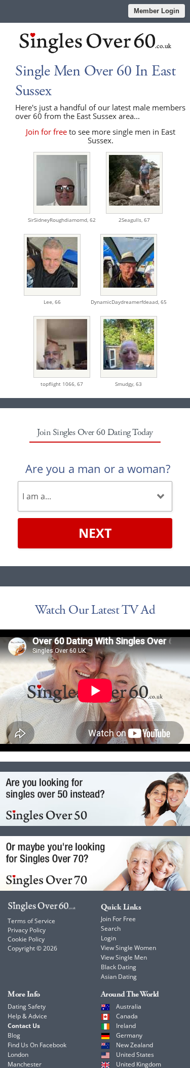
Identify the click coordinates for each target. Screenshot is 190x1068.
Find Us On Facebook (37, 1045)
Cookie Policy (26, 939)
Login (108, 938)
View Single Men (124, 957)
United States (135, 1054)
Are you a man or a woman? (97, 468)
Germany (129, 1035)
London (18, 1054)
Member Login (156, 11)
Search (111, 928)
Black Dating (118, 967)
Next (95, 532)
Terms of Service (31, 921)
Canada (127, 1016)
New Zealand (134, 1045)
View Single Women (128, 947)
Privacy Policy (27, 930)
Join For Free (118, 919)
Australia (128, 1006)
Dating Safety (27, 1006)
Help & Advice (27, 1016)
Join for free (46, 132)
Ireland (126, 1025)
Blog (14, 1035)
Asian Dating (119, 976)
